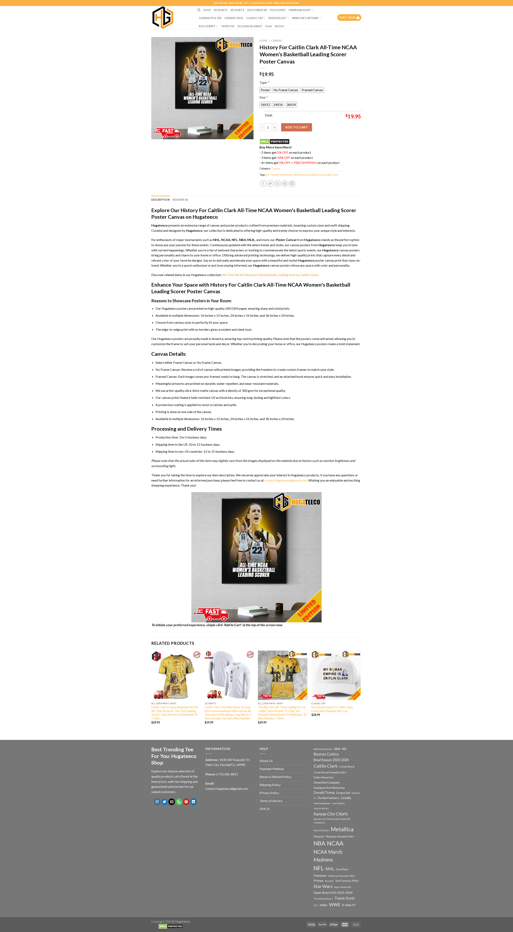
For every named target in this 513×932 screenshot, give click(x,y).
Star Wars (323, 886)
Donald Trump (324, 792)
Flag (268, 26)
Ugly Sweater (257, 10)
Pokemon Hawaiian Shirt (341, 875)
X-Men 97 (349, 905)
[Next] (360, 690)
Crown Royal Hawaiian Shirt (330, 772)
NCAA (335, 843)
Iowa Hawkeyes (322, 803)
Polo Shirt (278, 10)
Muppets (319, 836)
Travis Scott (344, 898)
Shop (207, 10)
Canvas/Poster (210, 18)
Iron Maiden (338, 803)
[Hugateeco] (171, 17)
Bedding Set (277, 18)
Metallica (342, 829)
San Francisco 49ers (347, 880)
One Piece (342, 869)
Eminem (356, 793)
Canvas (276, 40)
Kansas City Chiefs (331, 813)
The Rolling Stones (323, 898)
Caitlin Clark (331, 174)
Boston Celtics (326, 754)
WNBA (323, 905)
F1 (315, 798)
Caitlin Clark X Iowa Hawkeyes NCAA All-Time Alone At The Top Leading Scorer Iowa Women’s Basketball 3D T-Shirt (174, 712)
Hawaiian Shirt (300, 10)
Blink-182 (340, 749)
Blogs (279, 26)
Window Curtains (305, 18)
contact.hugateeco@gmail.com (285, 480)
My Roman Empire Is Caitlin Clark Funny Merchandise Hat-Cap (332, 709)
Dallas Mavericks (324, 777)
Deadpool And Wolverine (329, 787)
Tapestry (228, 26)
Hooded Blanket (250, 26)
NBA (319, 843)
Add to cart (296, 127)
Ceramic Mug (233, 18)
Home (264, 40)
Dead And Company (327, 782)
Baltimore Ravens (323, 749)
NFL (319, 868)
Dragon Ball (343, 792)
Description (160, 199)
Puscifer (329, 881)
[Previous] (151, 690)
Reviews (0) (180, 199)
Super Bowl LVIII (342, 887)
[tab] (160, 200)
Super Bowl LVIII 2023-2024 (333, 892)
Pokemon (320, 875)
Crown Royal (346, 766)
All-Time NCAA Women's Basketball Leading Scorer (295, 174)
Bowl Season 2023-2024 (331, 760)
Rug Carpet (207, 26)
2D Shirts (220, 10)
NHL (329, 868)
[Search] (198, 10)
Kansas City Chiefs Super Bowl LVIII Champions (332, 821)
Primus (318, 880)
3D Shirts (237, 10)
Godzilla (346, 798)
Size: (264, 97)
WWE (334, 904)
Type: (264, 82)
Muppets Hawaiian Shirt (340, 836)
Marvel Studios (321, 830)
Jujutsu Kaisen (321, 808)
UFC (316, 905)
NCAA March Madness (328, 855)
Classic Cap (254, 18)
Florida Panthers (328, 798)
